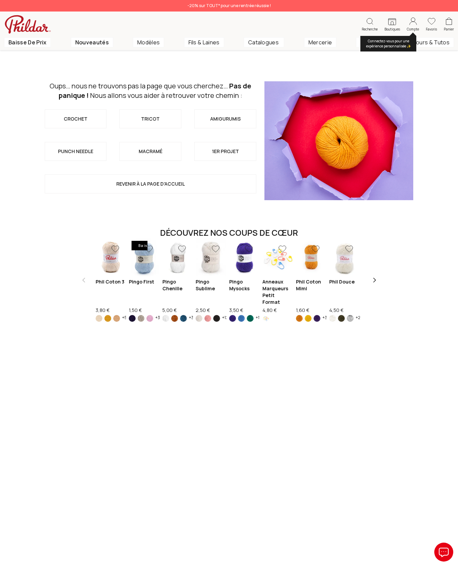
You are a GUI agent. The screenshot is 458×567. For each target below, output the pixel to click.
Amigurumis (225, 118)
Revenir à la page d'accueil (150, 184)
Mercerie (320, 42)
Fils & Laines (204, 42)
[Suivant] (375, 280)
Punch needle (75, 151)
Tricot (150, 118)
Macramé (150, 151)
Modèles (148, 42)
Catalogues (264, 42)
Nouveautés (92, 42)
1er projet (225, 151)
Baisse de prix (27, 42)
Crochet (75, 118)
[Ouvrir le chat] (443, 552)
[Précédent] (84, 280)
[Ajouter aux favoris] (115, 248)
